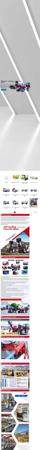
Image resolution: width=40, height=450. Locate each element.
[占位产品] (6, 177)
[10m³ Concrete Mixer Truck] (24, 190)
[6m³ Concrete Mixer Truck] (15, 202)
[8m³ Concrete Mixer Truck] (6, 202)
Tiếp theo (35, 212)
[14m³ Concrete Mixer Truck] (6, 190)
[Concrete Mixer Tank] (34, 177)
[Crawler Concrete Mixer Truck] (24, 177)
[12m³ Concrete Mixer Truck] (15, 190)
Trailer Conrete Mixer (15, 182)
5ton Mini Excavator (34, 207)
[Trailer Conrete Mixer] (15, 177)
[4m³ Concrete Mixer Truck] (24, 202)
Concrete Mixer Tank (34, 182)
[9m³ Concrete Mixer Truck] (34, 190)
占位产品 (6, 182)
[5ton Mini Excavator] (34, 202)
